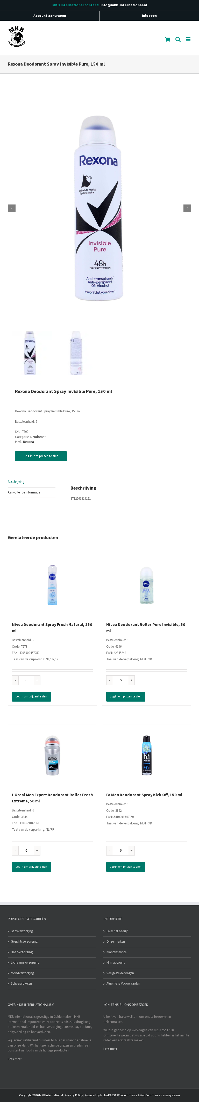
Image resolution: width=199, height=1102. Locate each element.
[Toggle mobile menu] (188, 39)
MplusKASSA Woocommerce (118, 1095)
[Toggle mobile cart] (167, 39)
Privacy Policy (74, 1095)
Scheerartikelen (21, 983)
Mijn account (115, 962)
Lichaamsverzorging (25, 962)
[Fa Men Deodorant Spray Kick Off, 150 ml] (146, 755)
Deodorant (38, 437)
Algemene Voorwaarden (123, 983)
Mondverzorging (22, 973)
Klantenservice (116, 952)
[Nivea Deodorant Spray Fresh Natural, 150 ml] (52, 585)
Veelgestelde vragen (120, 973)
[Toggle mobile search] (178, 39)
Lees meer (15, 1059)
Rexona (28, 442)
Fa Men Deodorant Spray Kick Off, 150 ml (144, 795)
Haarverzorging (22, 952)
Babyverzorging (22, 931)
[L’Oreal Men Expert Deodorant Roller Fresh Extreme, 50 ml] (52, 755)
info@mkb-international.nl (124, 5)
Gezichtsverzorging (24, 941)
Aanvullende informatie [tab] (24, 492)
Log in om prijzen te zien (41, 456)
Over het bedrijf (116, 931)
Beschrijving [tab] (16, 481)
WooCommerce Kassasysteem (160, 1095)
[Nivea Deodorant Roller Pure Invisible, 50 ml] (146, 585)
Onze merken (115, 941)
